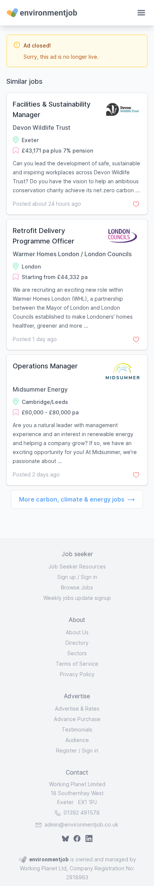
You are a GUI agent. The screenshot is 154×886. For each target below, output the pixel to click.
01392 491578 (81, 812)
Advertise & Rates (77, 708)
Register (66, 750)
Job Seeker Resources (77, 566)
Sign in (89, 577)
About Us (77, 632)
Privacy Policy (77, 674)
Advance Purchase (77, 719)
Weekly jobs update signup (77, 598)
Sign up (66, 577)
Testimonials (77, 729)
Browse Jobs (77, 587)
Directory (77, 643)
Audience (77, 740)
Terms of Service (77, 663)
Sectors (77, 653)
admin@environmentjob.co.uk (81, 824)
